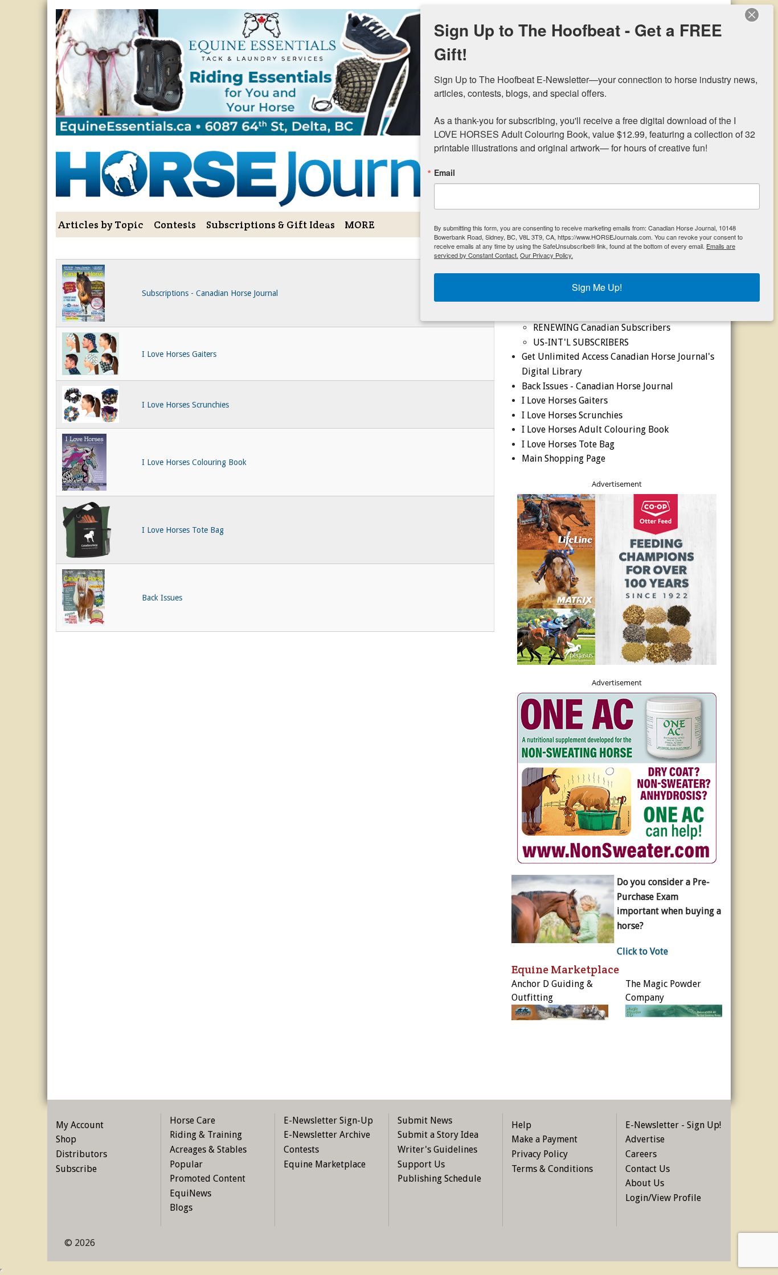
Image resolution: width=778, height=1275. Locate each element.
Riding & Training (206, 1134)
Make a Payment (544, 1139)
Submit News (425, 1120)
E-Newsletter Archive (327, 1134)
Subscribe (76, 1168)
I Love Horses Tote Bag (183, 529)
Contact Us (647, 1168)
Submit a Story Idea (438, 1134)
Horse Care (192, 1120)
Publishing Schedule (439, 1178)
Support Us (421, 1164)
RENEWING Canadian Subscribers (601, 327)
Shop (66, 1139)
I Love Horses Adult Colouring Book (595, 429)
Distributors (81, 1154)
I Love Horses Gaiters (179, 354)
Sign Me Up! (597, 287)
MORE (360, 224)
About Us (644, 1183)
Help (521, 1125)
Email (444, 172)
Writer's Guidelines (437, 1149)
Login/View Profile (663, 1197)
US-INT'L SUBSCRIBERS (581, 342)
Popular (186, 1164)
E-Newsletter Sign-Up (328, 1120)
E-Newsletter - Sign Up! (673, 1125)
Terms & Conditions (552, 1168)
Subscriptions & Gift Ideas (270, 224)
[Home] (275, 170)
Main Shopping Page (563, 458)
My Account (80, 1125)
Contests (175, 224)
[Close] (752, 15)
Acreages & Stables (208, 1149)
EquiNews (190, 1193)
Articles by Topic (101, 224)
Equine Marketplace (325, 1164)
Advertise (645, 1139)
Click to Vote (642, 951)
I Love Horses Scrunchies (185, 404)
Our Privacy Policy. (546, 255)
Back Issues (162, 597)
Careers (641, 1154)
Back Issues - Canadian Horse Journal (597, 386)
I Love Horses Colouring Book (194, 462)
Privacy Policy (539, 1154)
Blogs (181, 1207)
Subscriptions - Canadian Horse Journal (210, 293)
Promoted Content (207, 1178)
